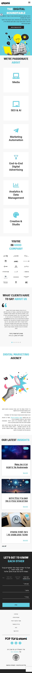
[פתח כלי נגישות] (1, 14)
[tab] (26, 578)
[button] (29, 2)
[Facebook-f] (20, 643)
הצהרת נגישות (10, 665)
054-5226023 (15, 652)
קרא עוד (25, 473)
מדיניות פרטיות (21, 665)
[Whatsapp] (12, 643)
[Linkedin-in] (16, 643)
